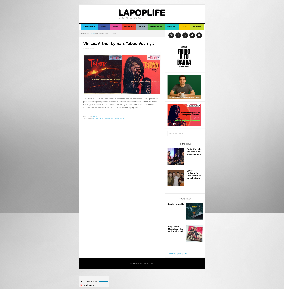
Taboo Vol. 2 (119, 118)
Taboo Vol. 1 (110, 118)
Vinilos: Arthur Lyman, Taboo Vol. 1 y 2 (119, 43)
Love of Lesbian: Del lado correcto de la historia (194, 174)
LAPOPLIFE (142, 14)
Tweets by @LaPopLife (177, 254)
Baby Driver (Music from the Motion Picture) (175, 228)
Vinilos (94, 116)
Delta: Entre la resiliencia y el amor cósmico (194, 151)
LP (105, 118)
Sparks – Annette (176, 204)
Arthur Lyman (98, 118)
